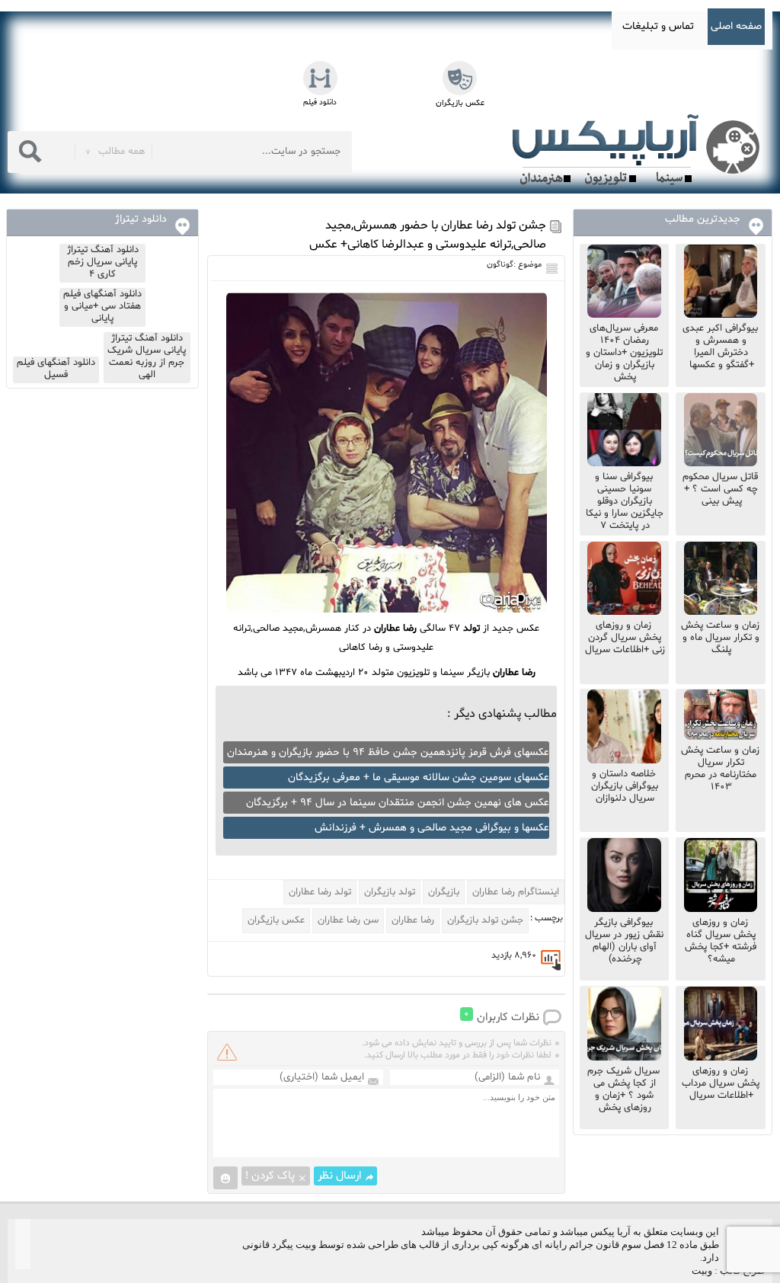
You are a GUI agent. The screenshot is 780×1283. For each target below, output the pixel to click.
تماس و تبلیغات (658, 26)
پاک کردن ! (270, 1176)
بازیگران (443, 892)
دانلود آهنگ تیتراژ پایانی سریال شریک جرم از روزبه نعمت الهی (146, 356)
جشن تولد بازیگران (485, 920)
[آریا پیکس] (639, 150)
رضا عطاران (413, 920)
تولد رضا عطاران (320, 892)
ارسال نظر (340, 1176)
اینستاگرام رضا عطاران (515, 892)
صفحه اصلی (736, 26)
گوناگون (500, 264)
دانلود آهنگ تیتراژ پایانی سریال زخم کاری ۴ (103, 262)
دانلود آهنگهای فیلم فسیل (56, 369)
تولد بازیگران (389, 892)
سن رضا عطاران (348, 920)
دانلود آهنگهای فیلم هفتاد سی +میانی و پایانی (102, 306)
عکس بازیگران (276, 920)
